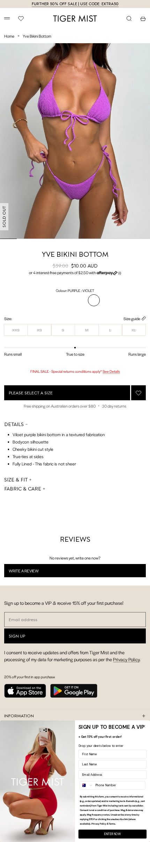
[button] (75, 273)
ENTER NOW (112, 834)
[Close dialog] (144, 726)
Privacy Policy (126, 659)
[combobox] (86, 785)
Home (9, 36)
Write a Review (33, 572)
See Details (111, 371)
